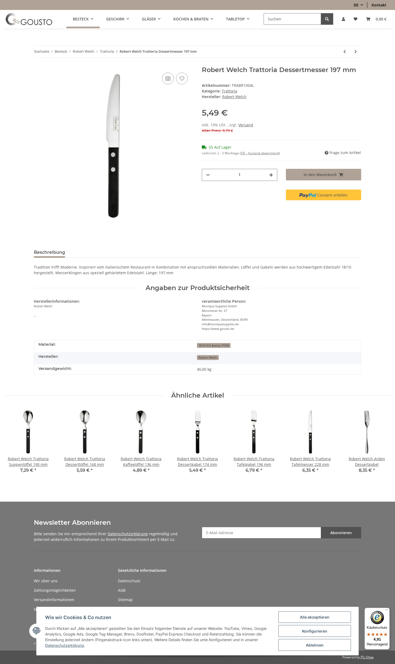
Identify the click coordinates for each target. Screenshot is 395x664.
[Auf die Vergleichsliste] (168, 78)
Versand (245, 124)
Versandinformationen (54, 599)
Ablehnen (315, 645)
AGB (121, 590)
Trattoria (229, 91)
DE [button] (356, 5)
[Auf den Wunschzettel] (182, 78)
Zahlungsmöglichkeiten (55, 590)
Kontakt (379, 5)
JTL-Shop (367, 657)
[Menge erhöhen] (271, 175)
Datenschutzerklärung (128, 533)
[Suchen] (327, 19)
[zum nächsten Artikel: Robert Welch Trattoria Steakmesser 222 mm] (355, 51)
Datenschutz (129, 580)
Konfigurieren (314, 631)
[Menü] (386, 611)
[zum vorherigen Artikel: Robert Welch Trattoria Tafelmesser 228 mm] (344, 51)
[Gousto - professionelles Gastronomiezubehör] (28, 19)
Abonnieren (341, 532)
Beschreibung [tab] (49, 252)
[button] (343, 19)
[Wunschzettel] (355, 19)
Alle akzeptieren (314, 617)
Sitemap (125, 599)
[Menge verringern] (208, 175)
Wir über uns (46, 580)
